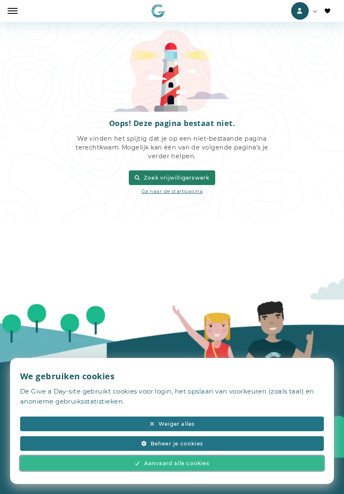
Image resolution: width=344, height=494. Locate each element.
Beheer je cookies (177, 443)
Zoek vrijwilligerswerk (176, 178)
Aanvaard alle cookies (176, 463)
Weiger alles (177, 424)
